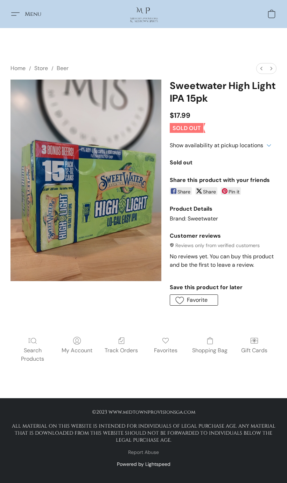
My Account (77, 350)
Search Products (32, 354)
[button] (143, 14)
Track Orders (121, 350)
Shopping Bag (209, 350)
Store (41, 68)
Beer (63, 68)
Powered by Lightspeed (143, 464)
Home (18, 68)
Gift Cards (254, 350)
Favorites (165, 350)
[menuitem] (261, 68)
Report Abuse (143, 452)
